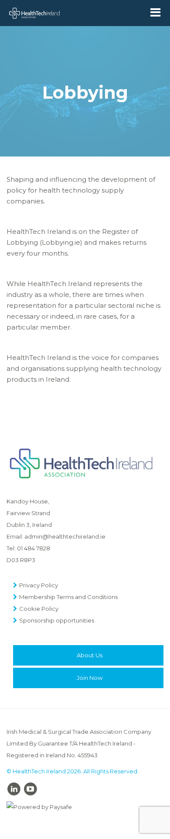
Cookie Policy (38, 608)
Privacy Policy (38, 585)
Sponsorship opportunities (56, 620)
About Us (89, 655)
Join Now (89, 677)
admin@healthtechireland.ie (64, 536)
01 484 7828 (33, 548)
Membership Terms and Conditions (68, 596)
